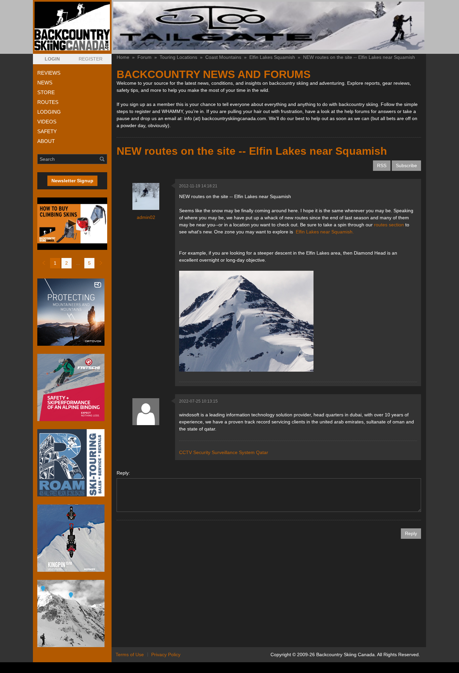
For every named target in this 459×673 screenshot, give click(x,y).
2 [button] (66, 263)
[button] (52, 59)
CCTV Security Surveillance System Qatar (223, 452)
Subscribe (406, 165)
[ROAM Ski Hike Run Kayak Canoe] (72, 462)
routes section (389, 224)
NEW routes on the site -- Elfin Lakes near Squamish (359, 57)
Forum (144, 57)
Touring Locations (178, 57)
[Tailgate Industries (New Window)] (268, 26)
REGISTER (90, 59)
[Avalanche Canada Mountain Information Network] (72, 613)
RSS (381, 165)
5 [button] (89, 263)
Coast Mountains (223, 57)
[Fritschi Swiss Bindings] (72, 387)
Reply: (123, 473)
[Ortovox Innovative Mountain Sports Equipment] (72, 312)
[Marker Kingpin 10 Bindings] (72, 538)
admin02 (146, 217)
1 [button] (55, 263)
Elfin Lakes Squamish (272, 57)
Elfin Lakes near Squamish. (325, 231)
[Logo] (72, 26)
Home (123, 57)
